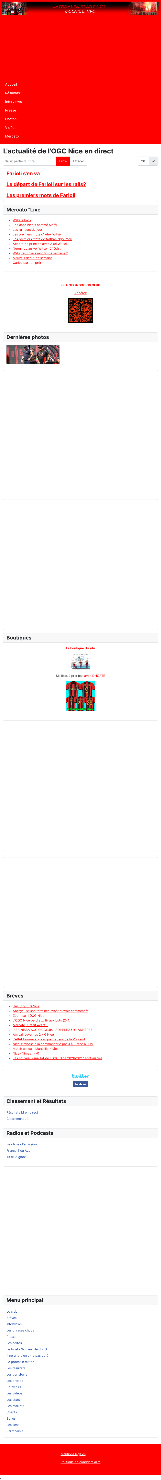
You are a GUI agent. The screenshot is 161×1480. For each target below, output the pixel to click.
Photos (10, 119)
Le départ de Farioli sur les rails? (46, 184)
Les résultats (15, 1368)
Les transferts (16, 1374)
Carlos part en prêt (27, 263)
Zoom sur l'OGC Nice (28, 1016)
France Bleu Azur (19, 1150)
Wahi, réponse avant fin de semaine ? (40, 253)
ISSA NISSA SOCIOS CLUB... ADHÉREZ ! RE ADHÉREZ (52, 1030)
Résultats (12, 93)
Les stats (13, 1400)
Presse (10, 110)
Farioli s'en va (23, 173)
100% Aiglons (16, 1157)
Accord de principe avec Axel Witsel (40, 244)
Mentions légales (73, 1454)
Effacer (78, 161)
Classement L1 (17, 1119)
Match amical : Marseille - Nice (36, 1049)
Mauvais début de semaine (32, 258)
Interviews (13, 102)
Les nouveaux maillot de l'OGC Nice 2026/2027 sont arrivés (57, 1058)
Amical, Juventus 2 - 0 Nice (33, 1034)
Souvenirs (13, 1387)
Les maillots (15, 1406)
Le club (11, 1311)
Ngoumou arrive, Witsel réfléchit (37, 248)
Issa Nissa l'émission (21, 1144)
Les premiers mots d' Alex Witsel (37, 234)
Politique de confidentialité (81, 1462)
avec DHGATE (94, 676)
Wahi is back (22, 220)
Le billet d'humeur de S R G (26, 1349)
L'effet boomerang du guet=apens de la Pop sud (49, 1039)
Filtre (63, 161)
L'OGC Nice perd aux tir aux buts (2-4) (41, 1020)
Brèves (11, 1318)
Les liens (12, 1425)
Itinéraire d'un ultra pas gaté (27, 1355)
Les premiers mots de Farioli (40, 195)
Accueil (11, 84)
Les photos (14, 1381)
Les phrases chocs (20, 1330)
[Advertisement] (80, 49)
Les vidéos (14, 1393)
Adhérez (80, 293)
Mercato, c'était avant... (30, 1025)
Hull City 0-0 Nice (26, 1006)
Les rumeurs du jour (27, 230)
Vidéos (10, 127)
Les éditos (14, 1343)
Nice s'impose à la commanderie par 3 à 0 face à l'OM (53, 1044)
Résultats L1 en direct (22, 1112)
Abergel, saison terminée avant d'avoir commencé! (50, 1011)
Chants (11, 1412)
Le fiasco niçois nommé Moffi (35, 225)
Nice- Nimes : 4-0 (26, 1053)
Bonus (11, 1418)
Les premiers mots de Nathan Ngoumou (42, 239)
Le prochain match (20, 1362)
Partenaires (14, 1431)
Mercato (12, 136)
